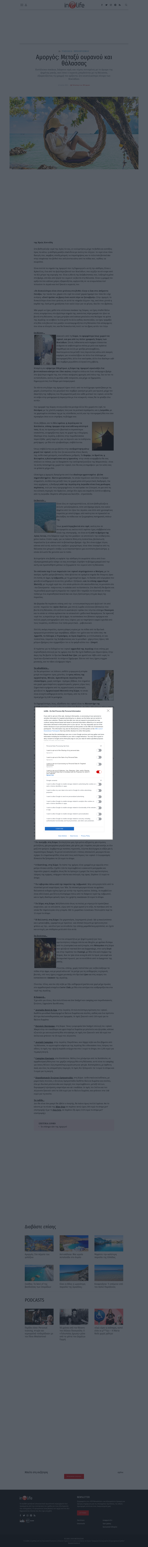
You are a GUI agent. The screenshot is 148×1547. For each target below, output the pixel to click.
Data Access (74, 836)
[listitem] (74, 746)
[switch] (99, 750)
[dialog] (74, 773)
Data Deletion (62, 836)
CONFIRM (59, 828)
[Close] (109, 711)
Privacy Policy (85, 836)
